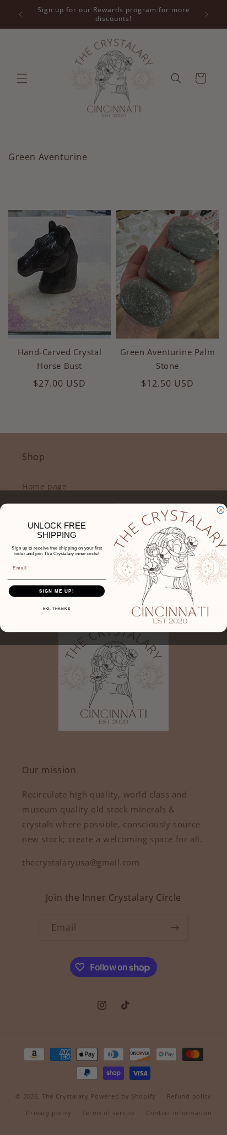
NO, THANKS (57, 608)
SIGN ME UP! (56, 590)
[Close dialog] (220, 510)
